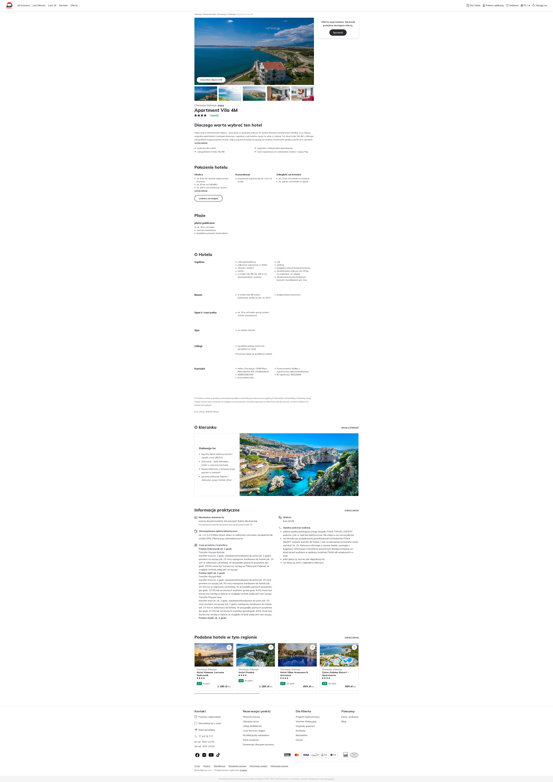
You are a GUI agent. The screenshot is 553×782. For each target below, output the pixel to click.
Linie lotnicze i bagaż (254, 730)
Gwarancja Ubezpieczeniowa (258, 744)
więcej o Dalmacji (350, 427)
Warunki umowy (251, 716)
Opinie (299, 739)
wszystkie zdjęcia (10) (211, 79)
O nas (197, 766)
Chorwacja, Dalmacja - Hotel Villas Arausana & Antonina (294, 646)
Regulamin (329, 779)
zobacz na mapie (208, 198)
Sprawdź (338, 32)
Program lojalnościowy (308, 716)
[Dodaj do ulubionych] (229, 647)
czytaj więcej (200, 143)
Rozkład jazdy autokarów (256, 735)
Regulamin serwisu (237, 766)
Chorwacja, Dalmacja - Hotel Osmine (253, 644)
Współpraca (219, 766)
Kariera (206, 766)
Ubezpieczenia (251, 721)
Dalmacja (232, 14)
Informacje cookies (258, 766)
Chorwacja (221, 14)
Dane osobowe (251, 739)
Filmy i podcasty (350, 716)
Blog (343, 721)
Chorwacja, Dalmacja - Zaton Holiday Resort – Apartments (337, 646)
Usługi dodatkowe (252, 726)
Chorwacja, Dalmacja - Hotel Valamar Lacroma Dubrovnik (212, 646)
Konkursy (300, 730)
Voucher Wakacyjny (306, 721)
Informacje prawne (279, 766)
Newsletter (301, 735)
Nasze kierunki (209, 14)
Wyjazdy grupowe (305, 726)
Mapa (221, 105)
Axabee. (243, 770)
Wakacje (198, 14)
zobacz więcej (352, 510)
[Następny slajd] (358, 667)
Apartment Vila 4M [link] (245, 14)
